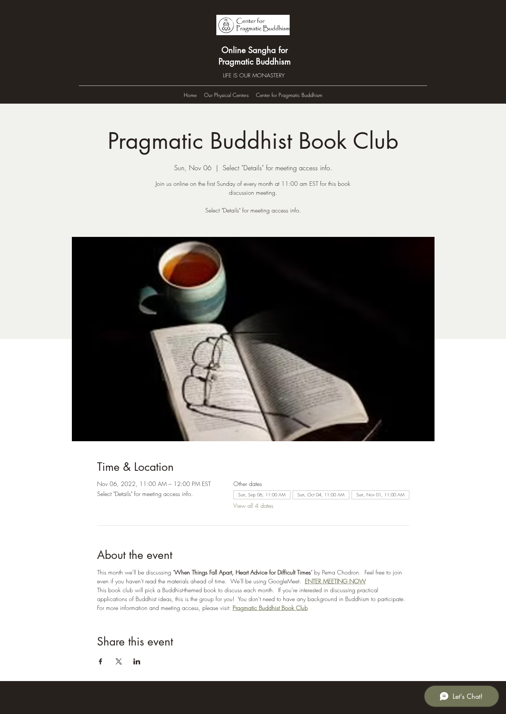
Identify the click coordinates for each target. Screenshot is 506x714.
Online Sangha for (255, 50)
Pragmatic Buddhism (255, 61)
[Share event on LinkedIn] (136, 661)
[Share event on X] (118, 661)
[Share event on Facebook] (100, 661)
